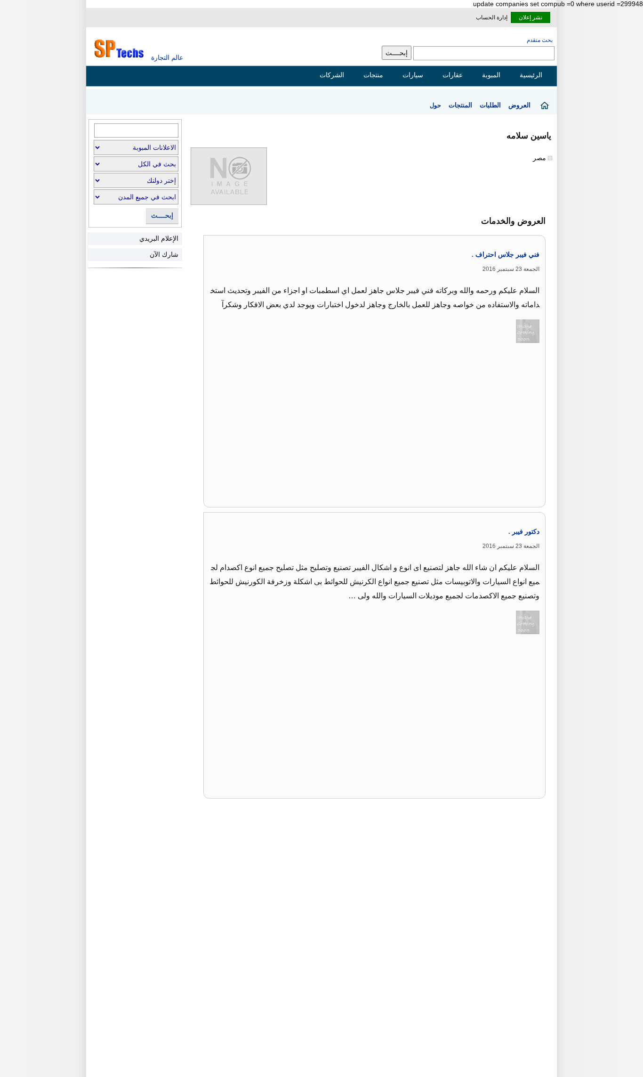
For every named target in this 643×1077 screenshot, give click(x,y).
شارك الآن (164, 254)
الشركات (332, 75)
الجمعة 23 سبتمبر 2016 (510, 269)
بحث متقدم (540, 40)
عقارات (452, 75)
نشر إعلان (530, 17)
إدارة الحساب (491, 17)
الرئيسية (531, 75)
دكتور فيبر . (523, 531)
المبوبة (491, 75)
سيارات (412, 75)
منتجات (373, 75)
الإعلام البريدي (158, 238)
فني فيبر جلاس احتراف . (505, 254)
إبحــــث (162, 215)
